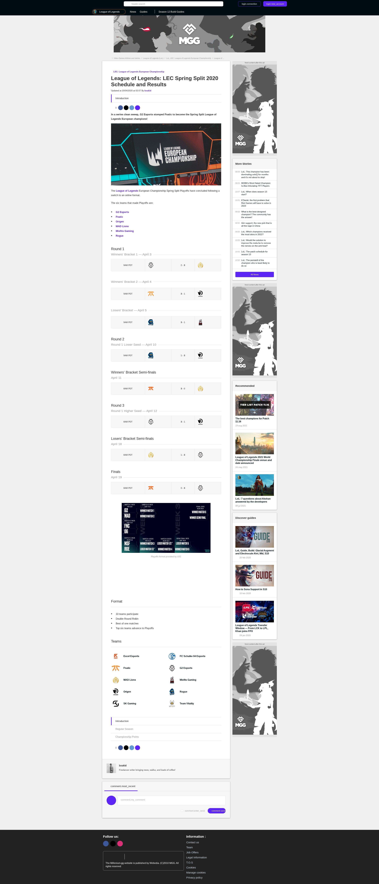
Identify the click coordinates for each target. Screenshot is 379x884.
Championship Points (127, 736)
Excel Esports (131, 656)
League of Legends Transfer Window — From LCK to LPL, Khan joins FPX (251, 628)
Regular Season (124, 729)
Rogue (183, 691)
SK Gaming (129, 703)
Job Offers (192, 852)
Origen (127, 691)
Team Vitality (187, 703)
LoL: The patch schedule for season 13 (254, 253)
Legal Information (196, 857)
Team (189, 847)
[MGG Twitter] (113, 843)
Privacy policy (194, 877)
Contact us (192, 842)
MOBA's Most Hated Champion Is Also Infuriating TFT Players (255, 184)
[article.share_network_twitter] (126, 107)
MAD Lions (129, 680)
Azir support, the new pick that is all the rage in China (256, 224)
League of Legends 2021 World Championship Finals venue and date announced (253, 460)
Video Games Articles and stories (127, 58)
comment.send (218, 811)
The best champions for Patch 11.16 (252, 420)
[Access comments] (137, 107)
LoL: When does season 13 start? (254, 193)
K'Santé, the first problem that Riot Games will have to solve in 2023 (256, 203)
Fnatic (126, 668)
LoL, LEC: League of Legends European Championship (188, 58)
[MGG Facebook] (106, 843)
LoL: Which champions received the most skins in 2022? (256, 233)
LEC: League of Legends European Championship (138, 71)
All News (255, 274)
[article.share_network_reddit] (131, 107)
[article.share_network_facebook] (120, 107)
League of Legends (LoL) (153, 58)
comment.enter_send (195, 811)
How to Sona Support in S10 (251, 589)
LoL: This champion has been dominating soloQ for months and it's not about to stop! (255, 174)
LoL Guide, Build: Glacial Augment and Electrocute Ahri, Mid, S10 (254, 552)
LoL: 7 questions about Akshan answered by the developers (253, 500)
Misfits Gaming (188, 680)
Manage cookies (196, 872)
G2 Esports (186, 668)
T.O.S (189, 862)
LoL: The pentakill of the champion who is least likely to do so (255, 263)
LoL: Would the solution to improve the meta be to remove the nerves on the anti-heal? (256, 243)
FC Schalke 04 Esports (192, 656)
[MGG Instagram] (120, 843)
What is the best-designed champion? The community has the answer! (256, 214)
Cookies (191, 867)
